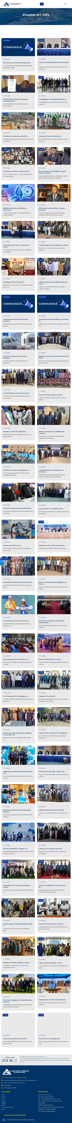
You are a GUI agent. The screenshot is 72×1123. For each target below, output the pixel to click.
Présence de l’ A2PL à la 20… (12, 545)
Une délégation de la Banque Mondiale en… (53, 99)
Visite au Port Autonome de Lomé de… (15, 1038)
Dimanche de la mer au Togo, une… (50, 136)
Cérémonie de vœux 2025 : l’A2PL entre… (52, 771)
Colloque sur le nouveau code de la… (51, 848)
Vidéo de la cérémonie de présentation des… (17, 508)
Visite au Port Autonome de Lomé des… (51, 924)
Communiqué (6, 40)
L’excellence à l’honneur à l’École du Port (16, 171)
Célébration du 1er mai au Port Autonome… (53, 999)
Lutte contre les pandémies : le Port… (51, 963)
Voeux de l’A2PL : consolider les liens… (51, 508)
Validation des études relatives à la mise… (16, 962)
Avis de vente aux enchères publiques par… (17, 62)
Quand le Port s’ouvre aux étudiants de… (16, 470)
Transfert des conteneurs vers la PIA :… (16, 136)
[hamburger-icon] (42, 4)
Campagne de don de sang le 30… (14, 282)
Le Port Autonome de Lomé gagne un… (16, 696)
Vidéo (10, 485)
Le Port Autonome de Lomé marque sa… (16, 621)
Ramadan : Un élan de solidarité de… (15, 431)
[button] (65, 4)
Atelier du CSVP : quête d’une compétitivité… (53, 733)
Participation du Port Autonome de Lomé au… (18, 582)
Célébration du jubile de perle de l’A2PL (51, 810)
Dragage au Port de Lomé (47, 696)
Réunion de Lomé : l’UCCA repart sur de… (52, 545)
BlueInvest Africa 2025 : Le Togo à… (50, 659)
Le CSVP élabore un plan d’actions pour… (16, 393)
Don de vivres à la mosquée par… (50, 1038)
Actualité (41, 40)
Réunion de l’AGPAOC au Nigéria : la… (15, 848)
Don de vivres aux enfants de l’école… (51, 395)
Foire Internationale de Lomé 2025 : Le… (16, 659)
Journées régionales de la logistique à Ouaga (53, 245)
